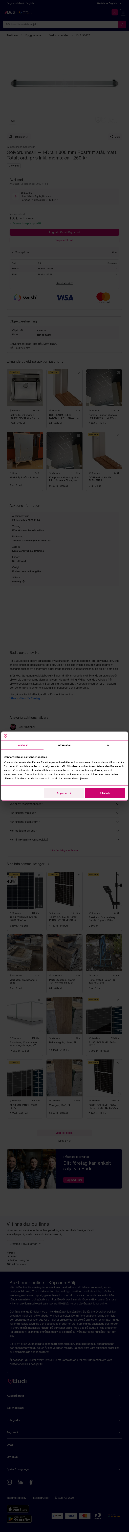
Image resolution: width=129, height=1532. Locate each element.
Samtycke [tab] (22, 745)
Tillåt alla (105, 792)
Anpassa (62, 792)
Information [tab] (64, 745)
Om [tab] (106, 745)
